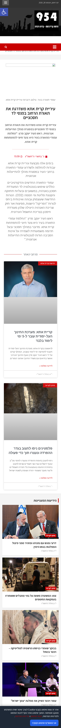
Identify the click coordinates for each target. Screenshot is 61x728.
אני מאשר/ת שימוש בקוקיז (44, 722)
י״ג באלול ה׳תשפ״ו (48, 603)
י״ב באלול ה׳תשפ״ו (48, 704)
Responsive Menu (5, 2)
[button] (4, 12)
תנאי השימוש (36, 716)
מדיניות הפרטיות (22, 716)
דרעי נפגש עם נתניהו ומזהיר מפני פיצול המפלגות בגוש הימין (34, 544)
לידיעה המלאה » (45, 366)
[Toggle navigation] (55, 47)
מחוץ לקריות (50, 535)
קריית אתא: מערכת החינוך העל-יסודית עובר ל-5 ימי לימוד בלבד (33, 336)
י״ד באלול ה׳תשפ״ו (48, 550)
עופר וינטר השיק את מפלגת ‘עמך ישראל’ (33, 701)
